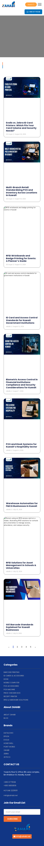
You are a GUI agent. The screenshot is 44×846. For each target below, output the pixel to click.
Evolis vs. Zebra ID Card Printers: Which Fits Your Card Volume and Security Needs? (21, 126)
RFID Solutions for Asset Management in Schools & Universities (21, 565)
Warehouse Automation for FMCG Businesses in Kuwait (22, 505)
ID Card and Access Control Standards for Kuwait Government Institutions (22, 320)
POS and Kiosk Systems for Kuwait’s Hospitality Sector (21, 445)
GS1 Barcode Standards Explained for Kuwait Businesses (19, 627)
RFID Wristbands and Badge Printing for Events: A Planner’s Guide (21, 258)
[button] (31, 4)
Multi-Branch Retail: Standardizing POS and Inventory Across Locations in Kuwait (21, 191)
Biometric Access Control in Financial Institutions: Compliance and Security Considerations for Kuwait (22, 383)
